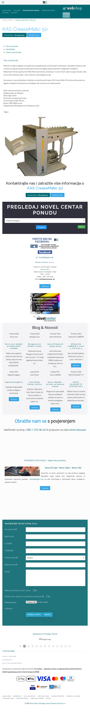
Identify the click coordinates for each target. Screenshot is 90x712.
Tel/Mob (9, 550)
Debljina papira (9, 93)
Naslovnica (6, 10)
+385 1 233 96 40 (35, 430)
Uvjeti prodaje (9, 656)
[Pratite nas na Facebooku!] (45, 245)
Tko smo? (17, 10)
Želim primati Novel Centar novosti (18, 590)
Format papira (9, 100)
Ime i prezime (11, 529)
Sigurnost (7, 660)
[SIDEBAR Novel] (45, 308)
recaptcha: (9, 608)
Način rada (7, 90)
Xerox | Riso (34, 703)
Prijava (6, 13)
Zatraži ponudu (34, 35)
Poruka (7, 571)
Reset (81, 227)
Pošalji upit (45, 286)
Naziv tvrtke (9, 536)
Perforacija (7, 98)
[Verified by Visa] (33, 686)
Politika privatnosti (12, 663)
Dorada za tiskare (73, 696)
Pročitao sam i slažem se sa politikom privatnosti (24, 596)
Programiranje (9, 105)
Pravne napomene (48, 10)
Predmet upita (11, 557)
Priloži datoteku (11, 602)
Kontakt (14, 13)
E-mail (8, 543)
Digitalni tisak (43, 696)
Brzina (6, 103)
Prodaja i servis (45, 703)
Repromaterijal (22, 698)
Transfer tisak (8, 698)
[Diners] (54, 686)
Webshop (17, 696)
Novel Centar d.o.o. (59, 703)
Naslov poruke (11, 564)
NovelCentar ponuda (31, 10)
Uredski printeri (57, 696)
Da (36, 590)
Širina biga (7, 95)
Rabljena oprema (37, 698)
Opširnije (76, 365)
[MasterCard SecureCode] (42, 686)
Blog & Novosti (30, 696)
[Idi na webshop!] (72, 8)
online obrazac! (77, 430)
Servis (48, 698)
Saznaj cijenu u (14, 35)
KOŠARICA (66, 14)
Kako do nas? (45, 269)
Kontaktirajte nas (37, 479)
